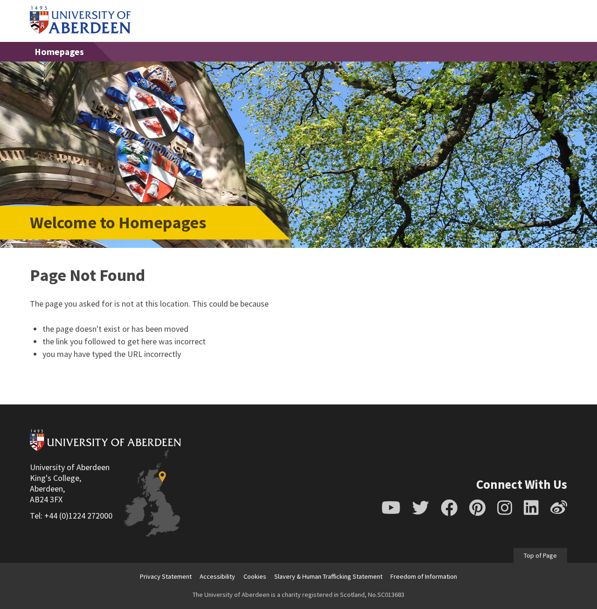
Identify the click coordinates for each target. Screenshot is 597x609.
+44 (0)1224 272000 (78, 515)
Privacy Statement (166, 576)
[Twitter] (420, 508)
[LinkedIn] (531, 508)
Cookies (254, 576)
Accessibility (217, 576)
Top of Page (540, 555)
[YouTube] (391, 508)
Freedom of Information (423, 576)
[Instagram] (504, 508)
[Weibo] (558, 508)
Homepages (59, 51)
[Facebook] (449, 508)
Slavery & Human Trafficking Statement (328, 576)
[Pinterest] (477, 508)
